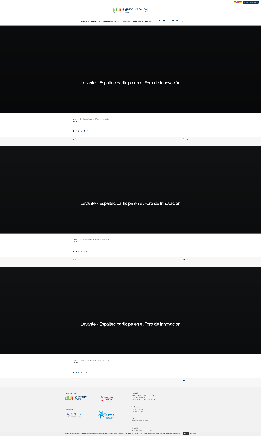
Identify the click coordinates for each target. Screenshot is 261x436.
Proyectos (126, 21)
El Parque (83, 21)
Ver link (75, 121)
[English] (237, 2)
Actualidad (137, 21)
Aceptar (186, 433)
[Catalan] (235, 2)
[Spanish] (240, 2)
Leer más (193, 433)
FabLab (148, 21)
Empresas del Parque (111, 21)
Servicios (94, 21)
